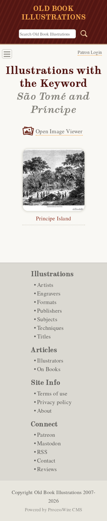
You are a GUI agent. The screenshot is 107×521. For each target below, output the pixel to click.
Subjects (47, 319)
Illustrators (50, 360)
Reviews (47, 469)
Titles (44, 336)
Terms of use (52, 393)
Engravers (48, 293)
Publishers (49, 310)
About (44, 410)
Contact (46, 460)
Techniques (50, 328)
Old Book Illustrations (58, 492)
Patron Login (90, 52)
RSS (42, 452)
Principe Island (53, 218)
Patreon (46, 434)
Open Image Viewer (59, 131)
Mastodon (49, 443)
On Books (48, 369)
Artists (45, 285)
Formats (46, 302)
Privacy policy (54, 402)
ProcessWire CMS (65, 509)
